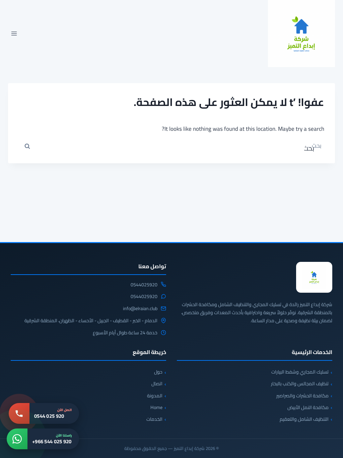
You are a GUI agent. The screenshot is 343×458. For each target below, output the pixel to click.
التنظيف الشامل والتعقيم (304, 419)
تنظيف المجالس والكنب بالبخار (300, 383)
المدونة (154, 395)
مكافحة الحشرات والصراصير (302, 395)
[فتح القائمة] (14, 33)
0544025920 (144, 285)
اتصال (156, 383)
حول (158, 371)
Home (156, 407)
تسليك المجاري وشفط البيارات (300, 371)
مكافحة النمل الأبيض (308, 407)
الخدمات (154, 419)
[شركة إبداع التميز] (314, 277)
